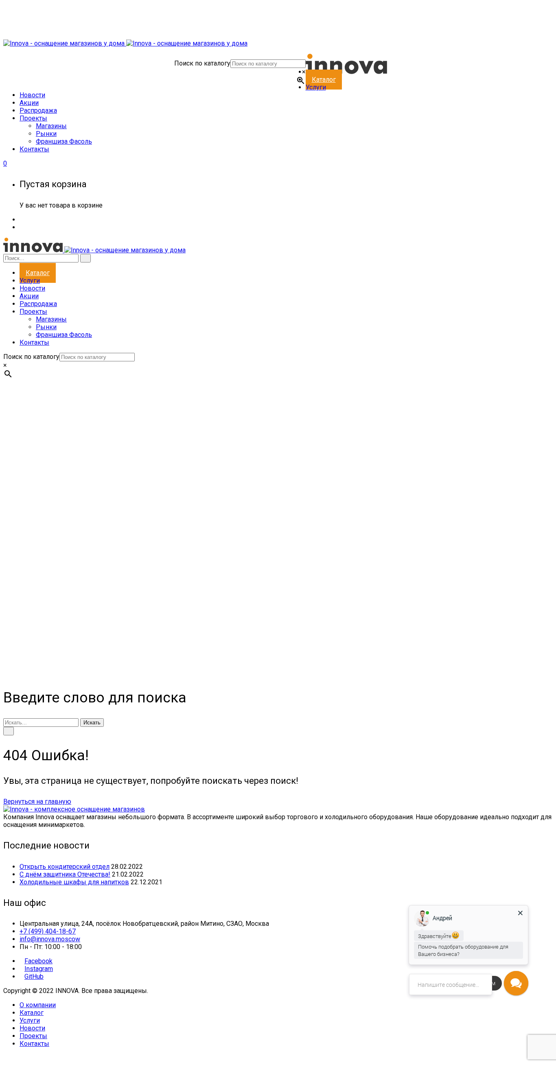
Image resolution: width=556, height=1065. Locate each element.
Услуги (30, 1020)
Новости (32, 1028)
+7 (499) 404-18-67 (48, 931)
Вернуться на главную (37, 801)
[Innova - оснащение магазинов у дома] (125, 43)
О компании (38, 1005)
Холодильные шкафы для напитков (74, 882)
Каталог (32, 1013)
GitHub (34, 976)
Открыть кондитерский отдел (64, 866)
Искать (92, 722)
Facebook (38, 961)
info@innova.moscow (50, 939)
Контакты (34, 1044)
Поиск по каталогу (202, 63)
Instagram (38, 969)
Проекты (33, 1036)
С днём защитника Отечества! (65, 874)
